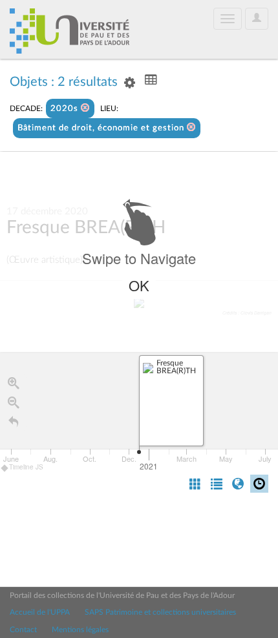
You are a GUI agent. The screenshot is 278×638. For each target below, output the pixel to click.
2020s (65, 109)
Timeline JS (26, 466)
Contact (23, 629)
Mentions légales (80, 629)
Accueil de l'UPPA (40, 612)
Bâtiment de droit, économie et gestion (102, 128)
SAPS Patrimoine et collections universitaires (160, 612)
